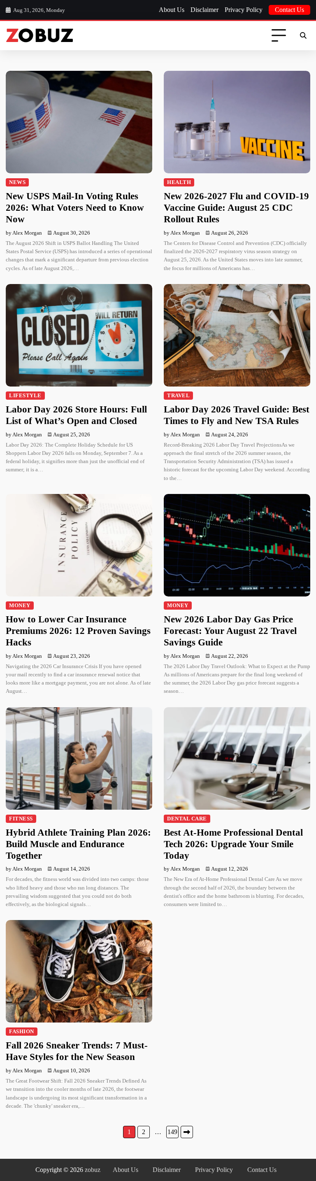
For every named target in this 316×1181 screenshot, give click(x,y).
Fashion (21, 1031)
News (17, 182)
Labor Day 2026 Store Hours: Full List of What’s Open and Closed (76, 415)
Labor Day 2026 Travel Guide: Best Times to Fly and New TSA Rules (236, 415)
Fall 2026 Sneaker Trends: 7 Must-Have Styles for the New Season (77, 1051)
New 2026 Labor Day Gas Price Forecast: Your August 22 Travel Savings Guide (230, 631)
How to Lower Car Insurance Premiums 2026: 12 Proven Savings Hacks (78, 631)
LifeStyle (25, 395)
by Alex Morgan (24, 233)
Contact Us (289, 9)
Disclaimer (204, 9)
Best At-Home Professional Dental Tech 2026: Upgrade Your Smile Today (233, 844)
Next (187, 1132)
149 (172, 1131)
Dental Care (187, 819)
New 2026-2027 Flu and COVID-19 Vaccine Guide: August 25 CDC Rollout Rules (236, 207)
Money (19, 605)
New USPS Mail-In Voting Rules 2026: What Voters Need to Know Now (75, 207)
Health (179, 182)
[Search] (302, 35)
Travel (178, 395)
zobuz (92, 1169)
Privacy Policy (244, 9)
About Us (171, 9)
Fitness (21, 819)
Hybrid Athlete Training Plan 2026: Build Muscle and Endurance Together (78, 844)
